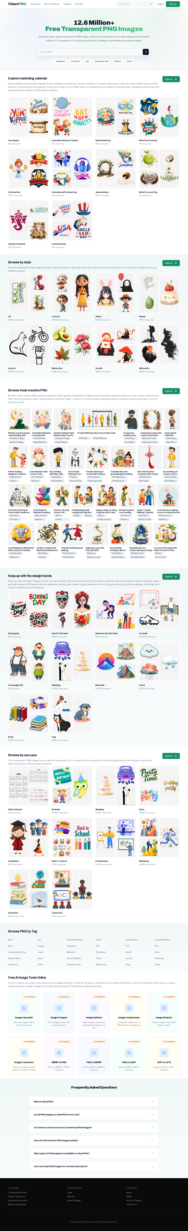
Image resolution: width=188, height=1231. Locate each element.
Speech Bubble (74, 958)
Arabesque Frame (149, 442)
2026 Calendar (15, 809)
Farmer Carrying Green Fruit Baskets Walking (62, 512)
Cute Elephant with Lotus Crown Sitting (38, 474)
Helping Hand (15, 477)
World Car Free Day (148, 140)
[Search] (151, 4)
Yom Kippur (13, 140)
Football (79, 4)
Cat (39, 939)
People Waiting (99, 438)
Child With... (171, 442)
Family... (77, 515)
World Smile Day (103, 140)
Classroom (57, 913)
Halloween (36, 4)
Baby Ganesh (41, 515)
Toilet (40, 964)
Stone (99, 958)
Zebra (157, 964)
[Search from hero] (146, 52)
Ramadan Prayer (17, 438)
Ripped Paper (14, 958)
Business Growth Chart (106, 633)
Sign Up (70, 1196)
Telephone (13, 964)
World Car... (84, 438)
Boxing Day (13, 633)
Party (141, 809)
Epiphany (91, 553)
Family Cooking (104, 519)
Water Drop (101, 964)
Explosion (71, 946)
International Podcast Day (64, 192)
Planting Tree (75, 481)
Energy (41, 946)
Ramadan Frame (149, 438)
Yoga (128, 964)
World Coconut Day (148, 192)
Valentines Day (74, 964)
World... (58, 515)
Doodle (98, 368)
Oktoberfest (14, 192)
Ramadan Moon (137, 557)
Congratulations (162, 939)
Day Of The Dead (60, 633)
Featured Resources (17, 1200)
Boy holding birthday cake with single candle (118, 550)
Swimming (159, 958)
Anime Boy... (130, 438)
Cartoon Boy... (171, 477)
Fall (97, 946)
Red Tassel (144, 481)
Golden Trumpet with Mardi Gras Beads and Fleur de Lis (47, 550)
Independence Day (17, 952)
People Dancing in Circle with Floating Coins (95, 474)
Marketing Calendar (17, 1204)
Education (13, 913)
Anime (98, 316)
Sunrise (129, 958)
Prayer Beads (61, 442)
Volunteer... (126, 515)
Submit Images (74, 1200)
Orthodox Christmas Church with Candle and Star (19, 512)
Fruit (128, 946)
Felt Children (68, 557)
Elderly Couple (145, 519)
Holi (156, 946)
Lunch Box (75, 61)
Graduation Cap (101, 61)
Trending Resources (17, 1192)
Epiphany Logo (93, 557)
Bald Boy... (163, 519)
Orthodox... (15, 515)
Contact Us (131, 1204)
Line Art (12, 368)
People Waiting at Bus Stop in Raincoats (96, 433)
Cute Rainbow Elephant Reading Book (41, 512)
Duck (10, 946)
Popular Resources (17, 1196)
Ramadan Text (137, 553)
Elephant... (39, 519)
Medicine (71, 952)
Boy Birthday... (118, 557)
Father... (13, 481)
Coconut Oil (161, 557)
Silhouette (144, 368)
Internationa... (94, 477)
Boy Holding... (57, 481)
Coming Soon (132, 939)
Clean (17, 4)
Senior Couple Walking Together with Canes (145, 512)
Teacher (67, 4)
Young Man (129, 442)
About (129, 1192)
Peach (128, 952)
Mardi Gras (42, 553)
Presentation (101, 861)
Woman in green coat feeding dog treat (126, 512)
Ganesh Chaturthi (16, 244)
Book (10, 737)
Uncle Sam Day (59, 244)
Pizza (157, 952)
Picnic (129, 61)
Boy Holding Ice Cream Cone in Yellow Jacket (170, 474)
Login (69, 1192)
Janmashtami (102, 192)
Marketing (144, 861)
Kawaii (142, 316)
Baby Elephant (40, 442)
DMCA (129, 1196)
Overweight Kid (15, 685)
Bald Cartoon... (165, 515)
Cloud (142, 685)
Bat (87, 61)
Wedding (56, 685)
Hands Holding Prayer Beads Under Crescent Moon (64, 435)
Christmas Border (75, 939)
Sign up (173, 4)
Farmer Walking (58, 520)
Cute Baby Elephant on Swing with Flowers (41, 435)
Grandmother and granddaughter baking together (121, 474)
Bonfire (118, 61)
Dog (54, 737)
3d (9, 316)
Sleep (40, 958)
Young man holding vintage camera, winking (131, 435)
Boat (10, 939)
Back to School (51, 4)
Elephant (35, 481)
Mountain (99, 685)
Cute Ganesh (39, 438)
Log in (160, 4)
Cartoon (56, 316)
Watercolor (57, 368)
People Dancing (94, 481)
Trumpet (42, 557)
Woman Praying (16, 442)
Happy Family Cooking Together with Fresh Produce (106, 512)
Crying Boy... (56, 477)
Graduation (13, 861)
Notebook (101, 952)
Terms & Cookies (134, 1200)
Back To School (59, 861)
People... (73, 477)
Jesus (40, 952)
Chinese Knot (145, 477)
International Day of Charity (65, 140)
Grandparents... (119, 477)
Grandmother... (119, 481)
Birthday (56, 809)
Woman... (125, 519)
